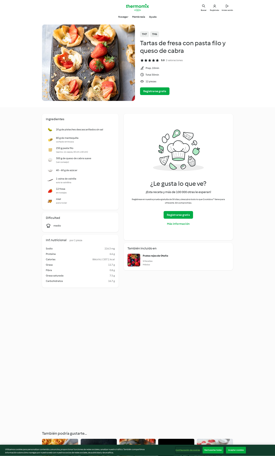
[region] (137, 450)
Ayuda (153, 16)
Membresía (138, 16)
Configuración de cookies (188, 450)
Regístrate (214, 10)
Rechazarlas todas (213, 450)
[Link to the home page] (137, 7)
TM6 (154, 34)
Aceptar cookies (236, 450)
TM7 (144, 34)
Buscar (203, 10)
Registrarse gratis (154, 91)
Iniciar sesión (227, 10)
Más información (178, 224)
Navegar (123, 16)
